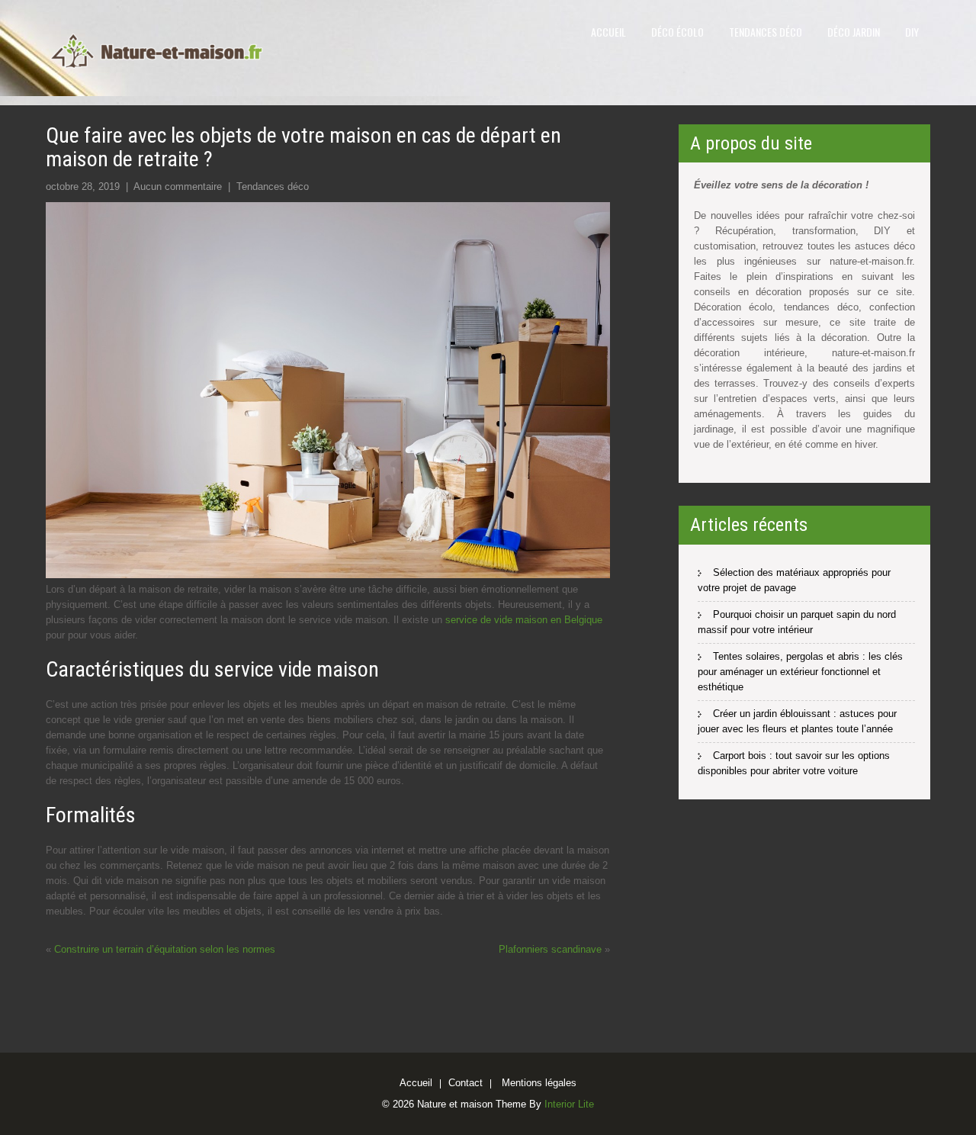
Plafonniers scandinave (550, 949)
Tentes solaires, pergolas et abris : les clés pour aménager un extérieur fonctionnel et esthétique (800, 672)
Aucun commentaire (177, 186)
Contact (465, 1083)
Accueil (608, 32)
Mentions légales (539, 1083)
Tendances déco (765, 32)
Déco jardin (853, 32)
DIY (912, 32)
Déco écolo (677, 32)
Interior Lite (569, 1104)
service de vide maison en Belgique (523, 619)
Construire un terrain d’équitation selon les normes (164, 949)
